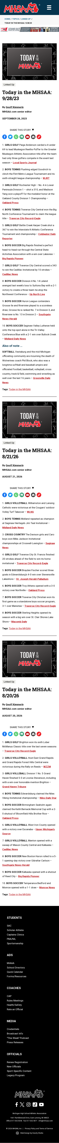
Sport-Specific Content (19, 1071)
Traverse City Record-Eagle (32, 563)
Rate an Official (15, 1009)
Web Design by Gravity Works (31, 1133)
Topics (15, 19)
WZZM (47, 766)
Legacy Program (16, 1075)
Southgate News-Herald (16, 865)
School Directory (16, 967)
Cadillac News (10, 849)
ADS (10, 955)
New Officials (14, 1066)
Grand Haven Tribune (14, 786)
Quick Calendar (15, 971)
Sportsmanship (15, 943)
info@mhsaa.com (46, 1121)
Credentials (13, 1029)
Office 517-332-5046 (14, 1121)
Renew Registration (17, 1062)
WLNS (30, 511)
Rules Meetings (15, 1000)
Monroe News (47, 887)
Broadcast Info (15, 1033)
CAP (9, 996)
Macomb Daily (19, 621)
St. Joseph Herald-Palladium (32, 579)
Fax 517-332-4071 (30, 1121)
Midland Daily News (13, 527)
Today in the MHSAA (20, 389)
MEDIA (11, 1021)
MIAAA (10, 963)
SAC (9, 925)
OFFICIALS (14, 1054)
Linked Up (26, 19)
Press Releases (15, 1042)
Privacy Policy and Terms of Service (39, 1129)
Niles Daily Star (48, 797)
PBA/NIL (11, 938)
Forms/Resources (16, 976)
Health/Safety (14, 1004)
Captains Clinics (15, 934)
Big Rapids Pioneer (28, 876)
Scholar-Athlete (15, 930)
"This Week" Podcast (18, 1038)
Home (7, 19)
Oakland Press (36, 590)
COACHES (14, 988)
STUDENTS (14, 917)
